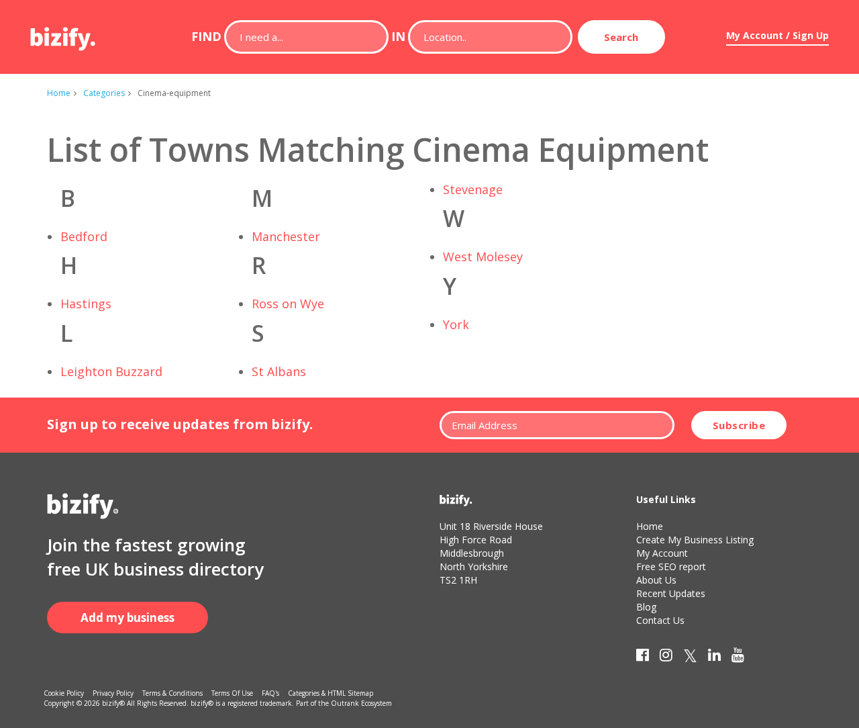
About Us (656, 580)
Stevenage (473, 189)
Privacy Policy (113, 693)
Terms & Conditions (172, 693)
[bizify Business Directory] (63, 34)
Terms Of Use (232, 693)
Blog (646, 606)
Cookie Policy (64, 693)
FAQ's (270, 693)
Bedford (83, 236)
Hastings (85, 303)
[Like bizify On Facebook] (642, 657)
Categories (104, 93)
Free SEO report (671, 566)
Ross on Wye (288, 303)
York (456, 324)
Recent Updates (670, 593)
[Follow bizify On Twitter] (690, 657)
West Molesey (483, 256)
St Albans (279, 371)
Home (58, 93)
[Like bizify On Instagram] (666, 657)
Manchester (286, 236)
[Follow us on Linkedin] (714, 657)
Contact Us (660, 620)
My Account (662, 553)
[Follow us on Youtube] (737, 657)
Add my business (127, 617)
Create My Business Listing (695, 539)
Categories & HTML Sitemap (330, 693)
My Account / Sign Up (777, 35)
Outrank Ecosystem (361, 703)
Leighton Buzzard (111, 371)
